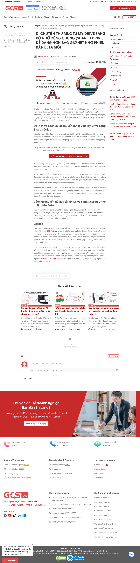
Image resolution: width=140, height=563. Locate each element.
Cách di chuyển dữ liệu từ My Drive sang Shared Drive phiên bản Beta (17, 41)
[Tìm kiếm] (115, 17)
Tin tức (65, 17)
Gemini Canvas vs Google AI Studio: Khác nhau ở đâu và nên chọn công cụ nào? (122, 117)
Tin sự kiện (114, 80)
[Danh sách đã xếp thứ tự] (44, 370)
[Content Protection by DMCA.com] (61, 558)
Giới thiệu (95, 2)
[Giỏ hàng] (119, 17)
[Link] (56, 370)
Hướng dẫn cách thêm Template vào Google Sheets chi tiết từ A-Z (123, 126)
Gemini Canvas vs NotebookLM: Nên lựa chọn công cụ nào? (122, 98)
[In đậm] (32, 370)
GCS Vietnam (51, 231)
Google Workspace (11, 17)
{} (59, 370)
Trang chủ (37, 26)
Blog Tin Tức (64, 239)
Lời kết (7, 46)
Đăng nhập (114, 356)
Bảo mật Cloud (116, 35)
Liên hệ (105, 2)
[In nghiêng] (35, 370)
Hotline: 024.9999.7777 (51, 259)
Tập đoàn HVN (31, 502)
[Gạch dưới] (38, 370)
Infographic (114, 63)
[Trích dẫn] (50, 370)
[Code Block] (53, 370)
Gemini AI (38, 17)
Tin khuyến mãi (115, 76)
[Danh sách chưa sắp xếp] (47, 370)
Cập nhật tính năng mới (119, 39)
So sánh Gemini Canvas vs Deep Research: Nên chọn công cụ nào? (122, 107)
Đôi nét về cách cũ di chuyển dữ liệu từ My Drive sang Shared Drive (17, 35)
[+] (62, 370)
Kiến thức (113, 67)
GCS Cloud (114, 48)
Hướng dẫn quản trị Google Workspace (121, 57)
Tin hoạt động (115, 72)
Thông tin (74, 17)
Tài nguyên (56, 17)
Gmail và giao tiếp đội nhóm (121, 52)
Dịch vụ (47, 17)
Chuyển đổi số (115, 43)
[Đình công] (41, 370)
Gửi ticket (116, 2)
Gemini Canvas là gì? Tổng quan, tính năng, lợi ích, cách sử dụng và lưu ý (123, 136)
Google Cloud (27, 17)
